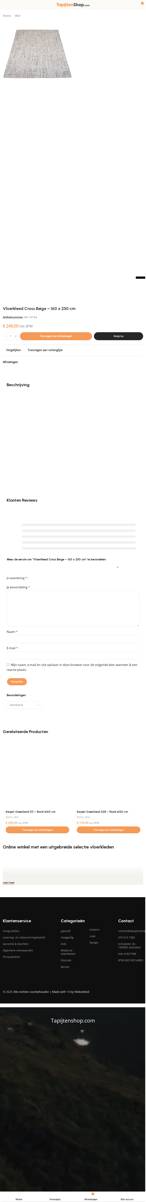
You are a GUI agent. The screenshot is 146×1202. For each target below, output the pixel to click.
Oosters (94, 929)
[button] (37, 829)
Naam (12, 632)
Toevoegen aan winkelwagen (56, 336)
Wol (17, 15)
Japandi (66, 931)
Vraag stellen (11, 931)
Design (94, 942)
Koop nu (118, 336)
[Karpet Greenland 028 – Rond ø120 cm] (108, 773)
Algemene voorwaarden (18, 950)
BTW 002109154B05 (130, 960)
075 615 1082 (126, 937)
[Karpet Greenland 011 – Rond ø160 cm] (37, 773)
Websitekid (82, 992)
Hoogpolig (67, 937)
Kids (63, 944)
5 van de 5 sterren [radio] (44, 576)
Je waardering (17, 577)
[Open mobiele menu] (4, 5)
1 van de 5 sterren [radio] (32, 576)
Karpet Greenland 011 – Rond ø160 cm (30, 812)
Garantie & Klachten (16, 944)
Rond (9, 817)
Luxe (92, 936)
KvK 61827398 (127, 954)
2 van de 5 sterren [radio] (35, 576)
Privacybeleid (11, 957)
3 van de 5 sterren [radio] (38, 576)
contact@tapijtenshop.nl (130, 931)
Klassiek (66, 960)
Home (7, 15)
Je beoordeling (18, 587)
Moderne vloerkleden (68, 952)
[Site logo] (73, 4)
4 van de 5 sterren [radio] (41, 576)
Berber (65, 967)
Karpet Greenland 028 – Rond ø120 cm (102, 812)
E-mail (12, 648)
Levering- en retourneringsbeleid (24, 937)
